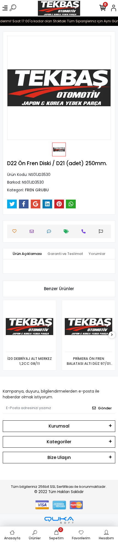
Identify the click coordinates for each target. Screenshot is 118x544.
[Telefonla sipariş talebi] (85, 231)
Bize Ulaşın (59, 457)
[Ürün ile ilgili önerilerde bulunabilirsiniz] (102, 231)
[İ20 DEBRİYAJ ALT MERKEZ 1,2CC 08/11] (29, 327)
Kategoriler (59, 442)
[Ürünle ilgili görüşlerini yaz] (50, 231)
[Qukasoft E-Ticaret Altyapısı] (59, 520)
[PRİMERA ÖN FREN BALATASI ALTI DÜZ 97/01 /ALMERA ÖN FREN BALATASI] (88, 327)
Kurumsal (59, 426)
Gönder (105, 408)
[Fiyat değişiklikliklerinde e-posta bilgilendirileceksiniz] (67, 231)
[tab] (27, 253)
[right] (112, 335)
